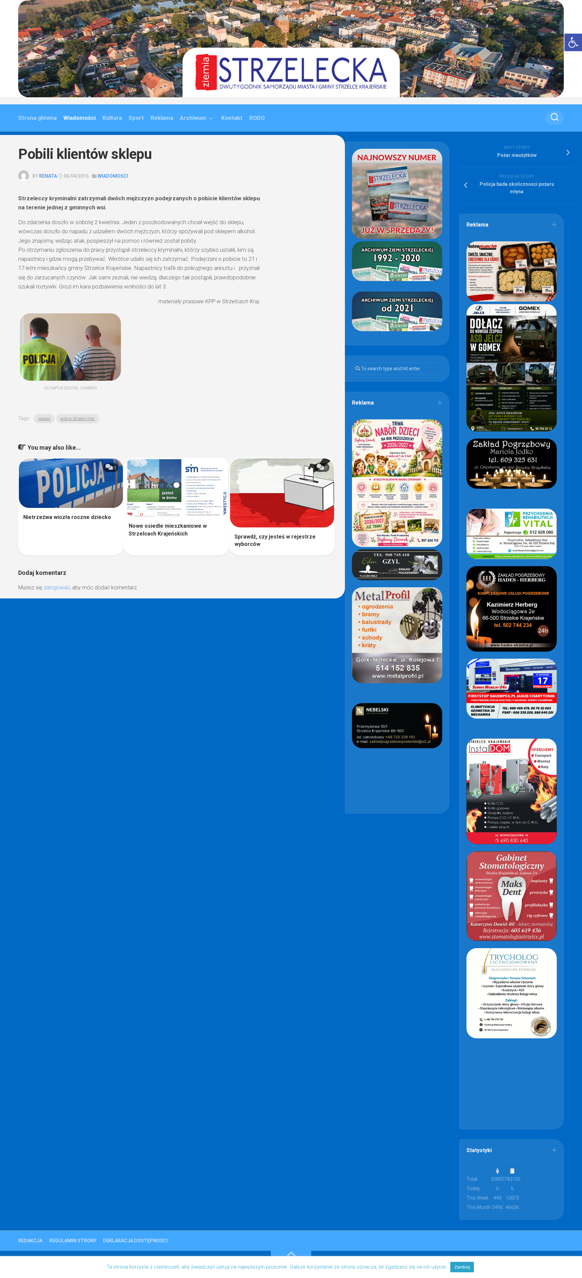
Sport (136, 117)
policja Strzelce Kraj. (77, 418)
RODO (257, 117)
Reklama (162, 117)
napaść (44, 418)
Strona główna (37, 117)
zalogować (56, 587)
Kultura (112, 117)
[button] (573, 42)
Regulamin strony (72, 1240)
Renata (48, 176)
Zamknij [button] (462, 1267)
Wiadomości (79, 117)
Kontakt (232, 117)
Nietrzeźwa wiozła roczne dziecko (67, 517)
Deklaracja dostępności (135, 1240)
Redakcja (30, 1240)
